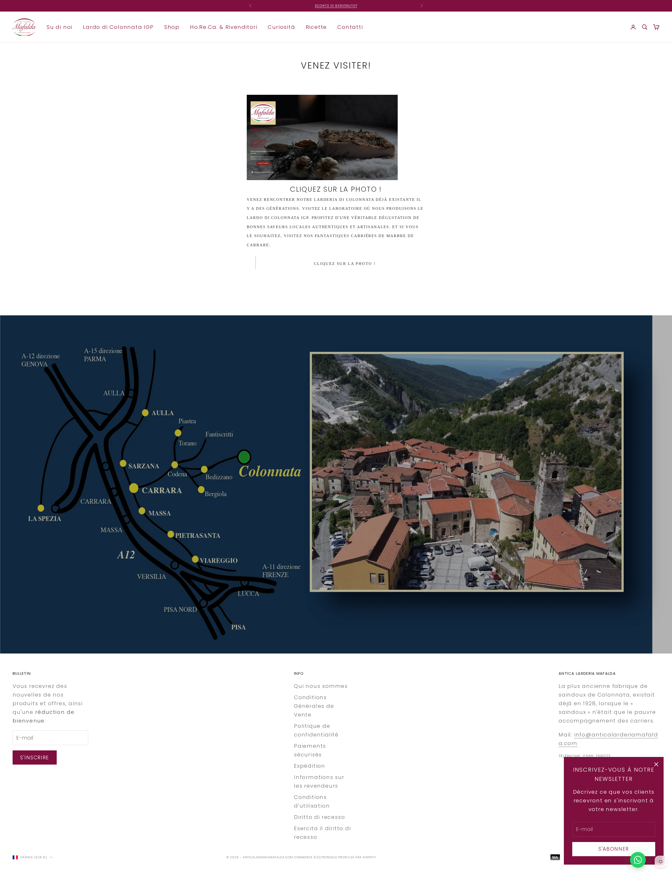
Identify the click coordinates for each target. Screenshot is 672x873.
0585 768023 (597, 756)
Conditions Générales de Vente (314, 706)
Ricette (316, 26)
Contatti (350, 26)
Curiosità (281, 26)
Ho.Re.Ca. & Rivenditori (223, 26)
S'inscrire (34, 757)
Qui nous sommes (321, 686)
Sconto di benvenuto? (336, 3)
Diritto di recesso (319, 817)
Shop (172, 26)
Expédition (309, 766)
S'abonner (613, 849)
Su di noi (59, 26)
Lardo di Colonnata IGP (118, 26)
